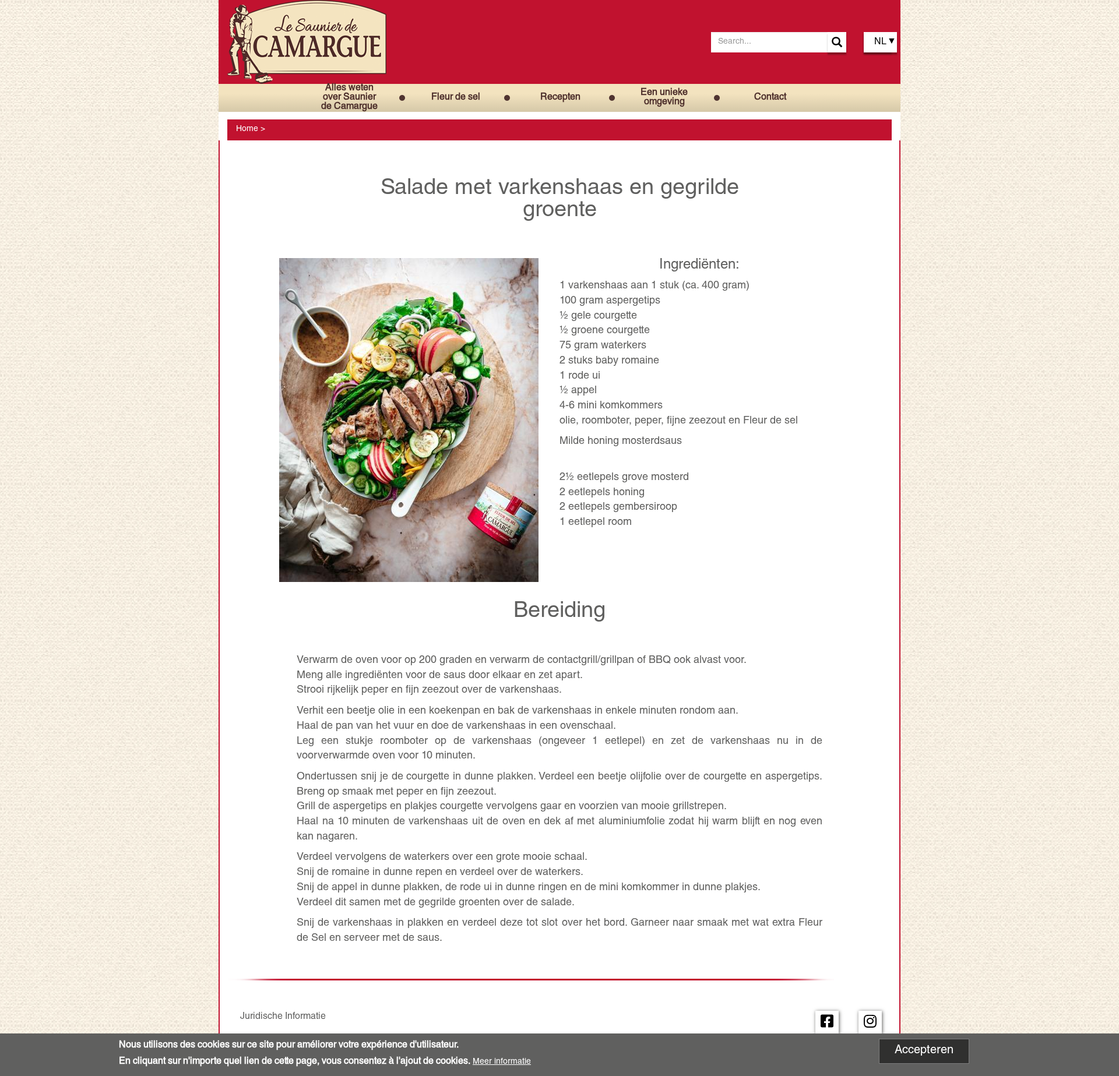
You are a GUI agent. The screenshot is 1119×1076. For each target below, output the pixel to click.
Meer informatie (502, 1062)
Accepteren (924, 1051)
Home (247, 129)
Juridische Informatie (283, 1017)
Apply (837, 42)
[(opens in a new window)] (827, 1022)
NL (880, 42)
